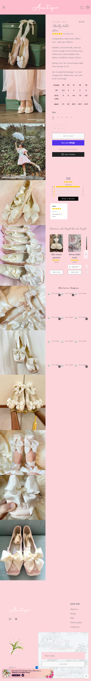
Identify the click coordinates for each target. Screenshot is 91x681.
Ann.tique (56, 22)
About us (74, 609)
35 (53, 117)
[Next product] (86, 254)
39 (71, 117)
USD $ (11, 667)
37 (62, 117)
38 (66, 117)
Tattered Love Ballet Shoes (21, 672)
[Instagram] (61, 672)
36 (58, 117)
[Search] (81, 7)
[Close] (85, 635)
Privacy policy (76, 622)
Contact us (74, 627)
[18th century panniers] (56, 243)
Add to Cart (68, 136)
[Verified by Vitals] (23, 675)
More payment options (68, 149)
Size (54, 112)
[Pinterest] (66, 672)
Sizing (73, 613)
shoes (64, 22)
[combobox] (74, 267)
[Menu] (3, 7)
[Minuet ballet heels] (74, 243)
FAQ (72, 618)
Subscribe (63, 664)
